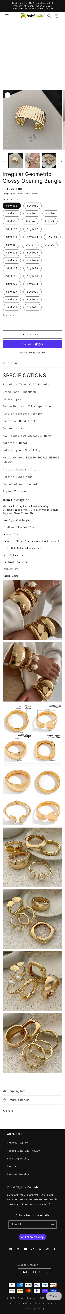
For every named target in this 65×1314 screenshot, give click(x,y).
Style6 (49, 244)
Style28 (32, 284)
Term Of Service (18, 1174)
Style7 (30, 244)
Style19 (11, 260)
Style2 (31, 213)
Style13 (11, 229)
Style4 (30, 221)
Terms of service (46, 1303)
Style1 (11, 221)
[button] (7, 16)
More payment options (33, 353)
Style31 (32, 205)
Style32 (11, 205)
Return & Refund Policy (23, 1150)
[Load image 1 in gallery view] (15, 160)
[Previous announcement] (6, 6)
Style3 (50, 213)
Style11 (11, 237)
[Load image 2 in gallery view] (32, 160)
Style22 (32, 307)
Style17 (11, 268)
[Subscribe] (52, 1224)
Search (11, 1166)
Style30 (11, 213)
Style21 (11, 252)
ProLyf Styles (26, 1298)
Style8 (11, 244)
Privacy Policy (17, 1143)
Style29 (11, 284)
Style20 (32, 252)
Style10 (32, 237)
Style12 (32, 229)
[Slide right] (61, 161)
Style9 (52, 237)
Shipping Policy (18, 1158)
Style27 (11, 291)
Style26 (32, 291)
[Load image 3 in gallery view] (49, 160)
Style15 (11, 276)
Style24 (32, 299)
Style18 (32, 260)
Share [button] (10, 1110)
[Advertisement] (32, 54)
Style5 (49, 221)
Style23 (11, 307)
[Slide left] (4, 161)
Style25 (11, 299)
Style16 (32, 268)
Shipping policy (34, 1308)
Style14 (32, 276)
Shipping (7, 194)
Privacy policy (21, 1303)
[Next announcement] (58, 6)
